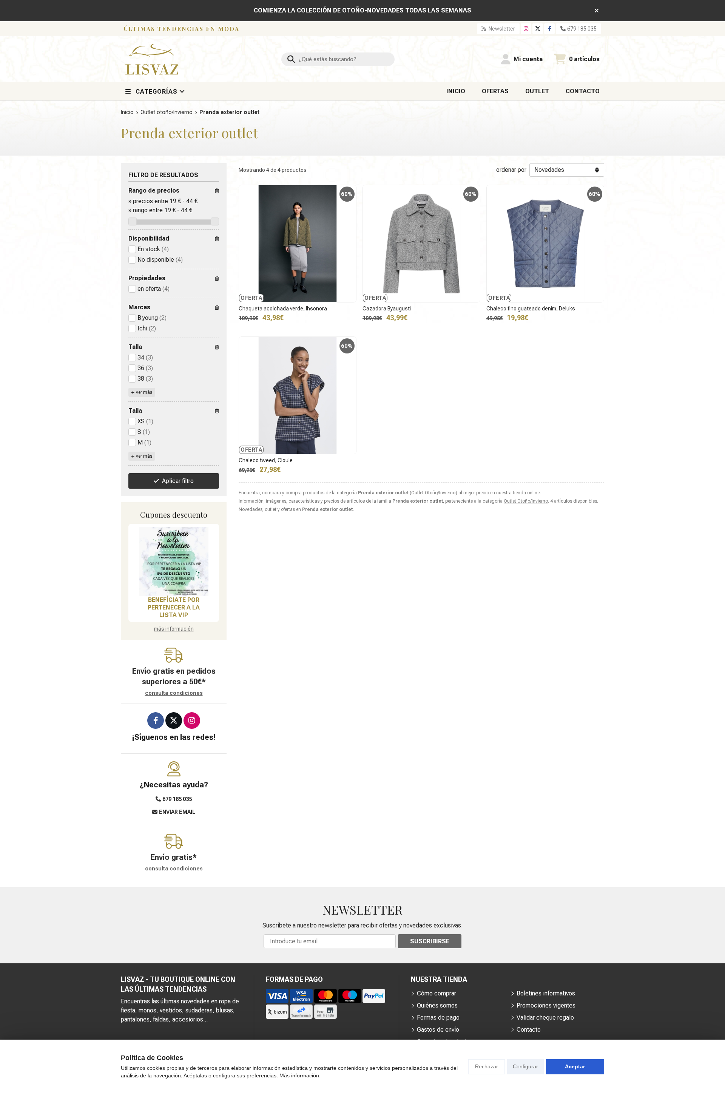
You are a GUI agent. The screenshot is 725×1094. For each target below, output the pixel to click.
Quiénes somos (437, 1005)
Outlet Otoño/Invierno (526, 501)
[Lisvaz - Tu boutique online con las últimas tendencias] (151, 59)
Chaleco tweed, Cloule (266, 460)
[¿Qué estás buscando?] (338, 59)
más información (174, 629)
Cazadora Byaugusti (386, 309)
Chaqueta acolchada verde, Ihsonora (283, 309)
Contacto (529, 1029)
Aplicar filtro (178, 481)
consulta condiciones (174, 693)
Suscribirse (429, 941)
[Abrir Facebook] (549, 29)
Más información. (300, 1075)
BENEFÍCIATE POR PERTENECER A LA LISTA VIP (174, 607)
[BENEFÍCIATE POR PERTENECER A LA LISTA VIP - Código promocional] (173, 561)
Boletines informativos (546, 993)
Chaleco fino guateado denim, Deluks (530, 309)
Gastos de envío (438, 1029)
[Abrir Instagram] (526, 29)
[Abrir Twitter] (537, 29)
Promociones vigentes (546, 1005)
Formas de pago (438, 1017)
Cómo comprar (436, 993)
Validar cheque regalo (545, 1017)
